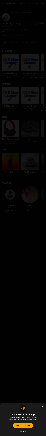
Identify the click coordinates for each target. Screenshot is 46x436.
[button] (23, 218)
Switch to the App (23, 425)
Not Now (23, 431)
